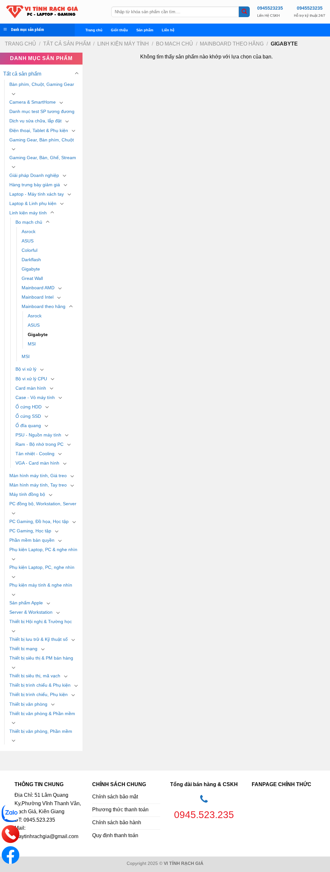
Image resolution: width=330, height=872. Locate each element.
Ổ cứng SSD (28, 416)
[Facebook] (10, 855)
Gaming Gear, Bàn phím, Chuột (41, 139)
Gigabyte (31, 269)
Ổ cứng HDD (28, 406)
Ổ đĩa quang (28, 425)
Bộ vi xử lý (25, 369)
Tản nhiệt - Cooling (34, 453)
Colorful (29, 250)
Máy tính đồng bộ (27, 494)
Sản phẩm (144, 30)
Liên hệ (168, 30)
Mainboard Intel (37, 297)
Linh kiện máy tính (123, 43)
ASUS (28, 240)
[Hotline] (10, 834)
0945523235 (270, 8)
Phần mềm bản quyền (31, 540)
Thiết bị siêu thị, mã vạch (34, 675)
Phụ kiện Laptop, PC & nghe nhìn (43, 549)
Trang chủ (93, 30)
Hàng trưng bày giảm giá (34, 184)
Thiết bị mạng (23, 648)
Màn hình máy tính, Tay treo (38, 484)
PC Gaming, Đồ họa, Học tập (39, 521)
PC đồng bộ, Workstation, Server (42, 503)
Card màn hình (30, 388)
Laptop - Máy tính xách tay (36, 194)
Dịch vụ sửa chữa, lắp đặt (35, 120)
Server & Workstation (31, 612)
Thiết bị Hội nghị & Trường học (40, 621)
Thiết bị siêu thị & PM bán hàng (41, 658)
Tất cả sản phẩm (67, 43)
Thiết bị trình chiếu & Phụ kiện (40, 685)
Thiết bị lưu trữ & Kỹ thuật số (38, 639)
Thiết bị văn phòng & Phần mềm (42, 713)
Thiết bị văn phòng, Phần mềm (40, 731)
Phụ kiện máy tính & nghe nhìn (40, 585)
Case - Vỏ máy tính (35, 397)
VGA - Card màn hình (37, 463)
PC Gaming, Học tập (30, 530)
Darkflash (31, 259)
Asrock (28, 231)
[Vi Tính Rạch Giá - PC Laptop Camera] (53, 12)
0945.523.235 (204, 814)
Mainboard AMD (38, 287)
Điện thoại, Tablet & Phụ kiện (38, 130)
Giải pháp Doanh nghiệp (34, 175)
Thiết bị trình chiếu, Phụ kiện (38, 694)
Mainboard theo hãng (232, 43)
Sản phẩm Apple (26, 602)
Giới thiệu (119, 30)
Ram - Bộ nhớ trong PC (39, 444)
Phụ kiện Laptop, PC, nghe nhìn (41, 567)
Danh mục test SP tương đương (41, 111)
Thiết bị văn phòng (28, 704)
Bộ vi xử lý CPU (31, 378)
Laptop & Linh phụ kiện (32, 203)
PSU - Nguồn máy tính (38, 434)
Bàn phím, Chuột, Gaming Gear (41, 84)
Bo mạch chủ (174, 43)
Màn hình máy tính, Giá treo (38, 475)
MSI (32, 343)
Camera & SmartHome (32, 102)
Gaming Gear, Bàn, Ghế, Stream (42, 157)
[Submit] (244, 11)
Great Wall (32, 278)
